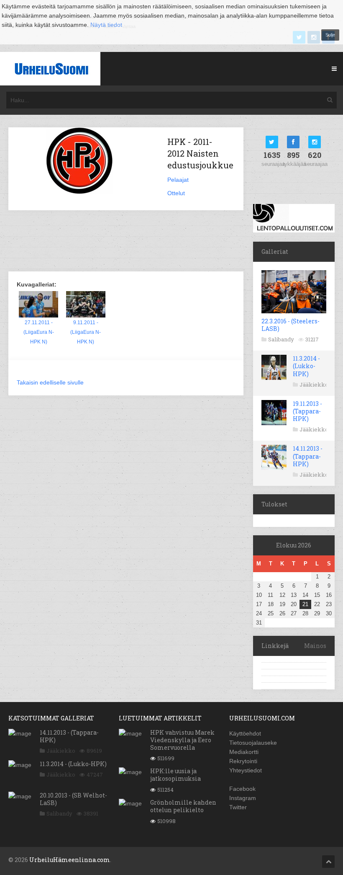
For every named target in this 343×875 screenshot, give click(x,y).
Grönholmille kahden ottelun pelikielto (183, 806)
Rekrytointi (243, 761)
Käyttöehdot (245, 733)
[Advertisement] (160, 242)
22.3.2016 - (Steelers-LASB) (290, 325)
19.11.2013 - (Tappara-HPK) (307, 411)
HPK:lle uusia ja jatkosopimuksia (175, 774)
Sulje (330, 34)
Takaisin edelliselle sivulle (50, 382)
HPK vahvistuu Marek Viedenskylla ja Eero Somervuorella (182, 739)
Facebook (242, 788)
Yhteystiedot (245, 770)
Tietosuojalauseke (253, 742)
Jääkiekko (313, 384)
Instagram (242, 798)
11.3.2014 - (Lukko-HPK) (306, 365)
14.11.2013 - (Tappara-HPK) (308, 455)
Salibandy (281, 339)
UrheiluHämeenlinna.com (69, 860)
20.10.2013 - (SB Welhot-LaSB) (73, 799)
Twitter (238, 807)
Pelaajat (178, 179)
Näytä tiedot (106, 24)
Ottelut (176, 193)
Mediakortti (244, 752)
